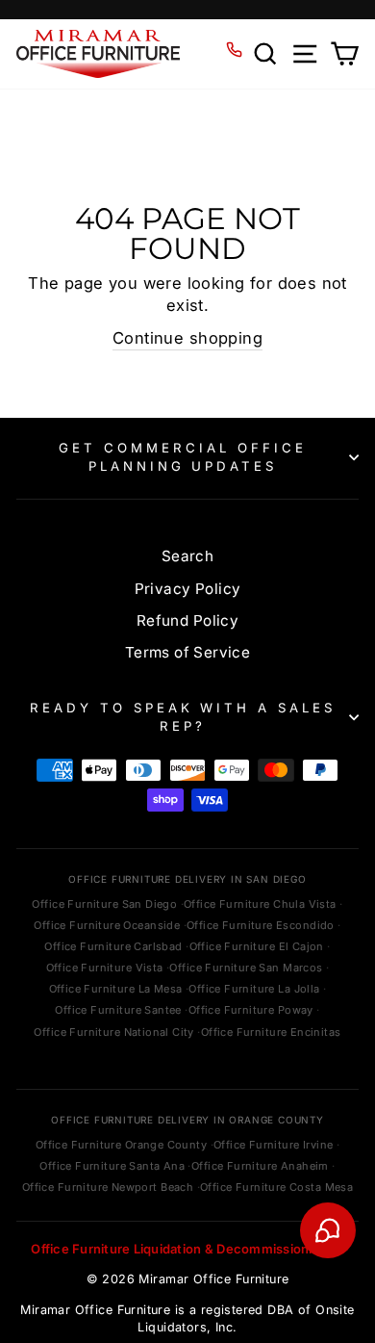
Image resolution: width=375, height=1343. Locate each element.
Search (187, 556)
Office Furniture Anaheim (260, 1166)
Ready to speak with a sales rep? (183, 717)
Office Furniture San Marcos (245, 967)
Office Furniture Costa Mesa (276, 1187)
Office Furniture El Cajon (256, 946)
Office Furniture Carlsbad (113, 946)
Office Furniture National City (113, 1032)
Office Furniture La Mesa (116, 988)
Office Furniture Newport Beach (107, 1187)
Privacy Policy (188, 589)
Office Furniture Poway (250, 1010)
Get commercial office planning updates (182, 457)
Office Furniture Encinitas (271, 1032)
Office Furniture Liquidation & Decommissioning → (187, 1248)
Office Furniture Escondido (261, 925)
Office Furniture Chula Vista (260, 904)
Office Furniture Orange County (121, 1144)
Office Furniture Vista (104, 967)
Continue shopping (187, 338)
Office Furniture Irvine (273, 1144)
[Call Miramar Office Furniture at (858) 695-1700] (234, 49)
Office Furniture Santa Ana (112, 1166)
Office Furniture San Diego (104, 904)
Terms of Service (188, 652)
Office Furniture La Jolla (253, 988)
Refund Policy (187, 620)
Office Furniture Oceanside (107, 925)
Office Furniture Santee (118, 1010)
